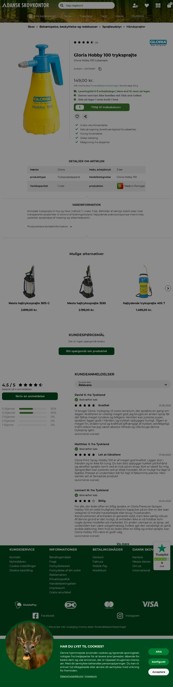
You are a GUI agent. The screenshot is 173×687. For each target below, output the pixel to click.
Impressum (91, 676)
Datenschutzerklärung (71, 676)
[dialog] (86, 343)
